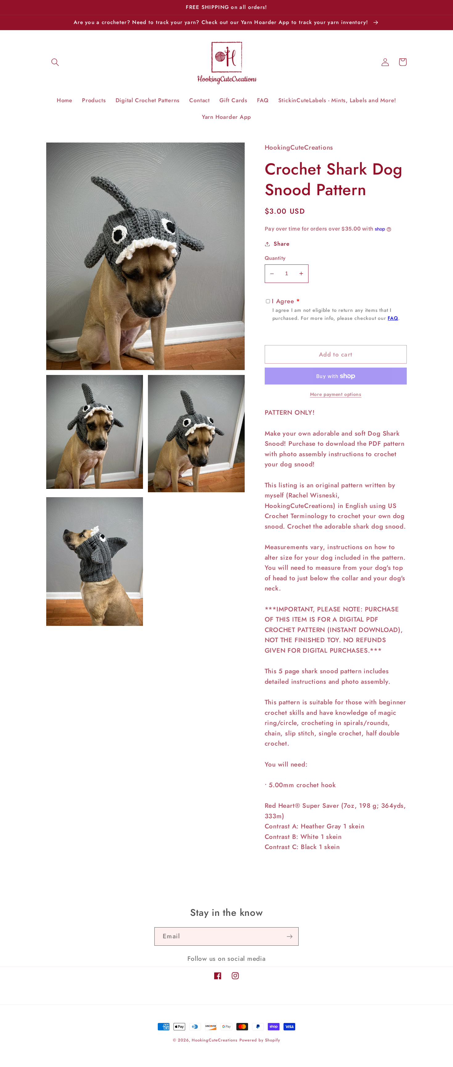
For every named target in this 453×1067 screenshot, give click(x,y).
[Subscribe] (289, 936)
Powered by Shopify (259, 1040)
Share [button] (281, 244)
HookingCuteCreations (214, 1040)
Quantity (275, 258)
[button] (55, 62)
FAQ (393, 318)
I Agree (336, 309)
